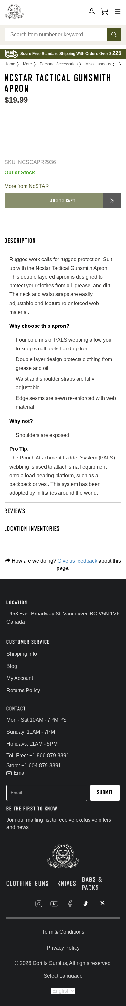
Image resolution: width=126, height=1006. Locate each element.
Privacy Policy (63, 948)
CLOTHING (19, 883)
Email (20, 773)
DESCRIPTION (20, 241)
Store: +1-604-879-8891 (33, 765)
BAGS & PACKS (92, 883)
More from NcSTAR (27, 186)
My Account (19, 678)
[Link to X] (102, 904)
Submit (105, 792)
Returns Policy (23, 690)
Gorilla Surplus (50, 963)
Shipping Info (21, 654)
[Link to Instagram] (39, 904)
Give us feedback (77, 561)
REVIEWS (15, 511)
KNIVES (67, 883)
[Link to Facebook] (70, 904)
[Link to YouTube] (54, 904)
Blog (11, 666)
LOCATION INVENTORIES (32, 528)
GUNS (42, 883)
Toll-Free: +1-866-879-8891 (37, 755)
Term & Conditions (63, 931)
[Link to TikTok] (86, 904)
